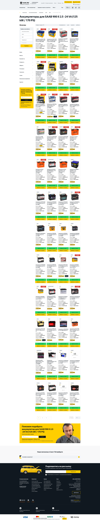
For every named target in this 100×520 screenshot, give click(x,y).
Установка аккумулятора (36, 485)
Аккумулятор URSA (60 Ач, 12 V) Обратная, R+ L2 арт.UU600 (40, 234)
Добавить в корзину (40, 57)
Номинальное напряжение (25, 78)
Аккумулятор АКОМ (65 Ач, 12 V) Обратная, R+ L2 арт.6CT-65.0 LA (40, 297)
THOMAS (61, 350)
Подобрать (26, 45)
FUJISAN (72, 223)
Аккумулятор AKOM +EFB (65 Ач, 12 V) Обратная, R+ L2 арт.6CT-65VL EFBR (52, 40)
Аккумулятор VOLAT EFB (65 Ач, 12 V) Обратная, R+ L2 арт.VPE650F (74, 330)
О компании (58, 482)
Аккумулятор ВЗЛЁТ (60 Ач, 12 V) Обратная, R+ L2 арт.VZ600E (51, 266)
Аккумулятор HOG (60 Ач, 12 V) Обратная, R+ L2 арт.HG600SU (63, 394)
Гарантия (21, 82)
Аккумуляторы (22, 7)
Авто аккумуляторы (47, 481)
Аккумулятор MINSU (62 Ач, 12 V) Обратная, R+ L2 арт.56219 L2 (51, 330)
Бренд (21, 52)
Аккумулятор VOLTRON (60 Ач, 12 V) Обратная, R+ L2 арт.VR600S (40, 394)
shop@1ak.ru (78, 489)
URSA (37, 223)
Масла (54, 7)
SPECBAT (72, 286)
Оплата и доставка (35, 481)
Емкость (21, 55)
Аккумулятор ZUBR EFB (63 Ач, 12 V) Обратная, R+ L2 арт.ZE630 (40, 105)
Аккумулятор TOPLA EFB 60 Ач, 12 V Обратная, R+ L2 (40, 330)
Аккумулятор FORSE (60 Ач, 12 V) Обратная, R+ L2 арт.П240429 (51, 234)
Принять (64, 518)
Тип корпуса (22, 68)
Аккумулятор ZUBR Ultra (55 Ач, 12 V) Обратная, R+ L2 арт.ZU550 (74, 105)
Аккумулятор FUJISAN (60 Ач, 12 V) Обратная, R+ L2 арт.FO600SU (74, 234)
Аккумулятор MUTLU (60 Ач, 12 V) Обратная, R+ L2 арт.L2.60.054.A (63, 266)
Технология (22, 72)
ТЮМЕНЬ (38, 61)
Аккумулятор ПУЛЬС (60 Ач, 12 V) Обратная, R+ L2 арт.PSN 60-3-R (63, 203)
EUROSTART (61, 61)
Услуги (45, 489)
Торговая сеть (58, 484)
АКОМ (37, 286)
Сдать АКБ (43, 3)
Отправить (42, 436)
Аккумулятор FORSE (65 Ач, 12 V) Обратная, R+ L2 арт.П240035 (63, 234)
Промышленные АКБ (47, 485)
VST (60, 286)
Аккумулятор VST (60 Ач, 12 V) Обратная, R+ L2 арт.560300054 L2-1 (63, 297)
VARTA (49, 94)
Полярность (22, 62)
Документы (58, 485)
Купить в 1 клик (41, 87)
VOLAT (38, 159)
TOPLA (72, 61)
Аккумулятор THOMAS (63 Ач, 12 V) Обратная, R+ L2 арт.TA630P (63, 362)
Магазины (59, 3)
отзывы (28, 501)
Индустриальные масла (48, 488)
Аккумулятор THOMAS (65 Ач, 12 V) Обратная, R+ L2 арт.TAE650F (75, 362)
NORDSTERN (49, 350)
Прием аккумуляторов (35, 484)
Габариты (21, 65)
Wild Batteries (39, 350)
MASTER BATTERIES (50, 159)
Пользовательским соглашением (65, 474)
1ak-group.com (22, 501)
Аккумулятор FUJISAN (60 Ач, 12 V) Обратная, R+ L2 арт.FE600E (40, 266)
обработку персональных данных (26, 106)
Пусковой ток (22, 58)
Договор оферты (35, 488)
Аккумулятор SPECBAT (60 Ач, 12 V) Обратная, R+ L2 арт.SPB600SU (75, 297)
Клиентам (33, 489)
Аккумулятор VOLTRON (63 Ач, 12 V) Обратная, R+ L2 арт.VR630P (74, 394)
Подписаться (73, 471)
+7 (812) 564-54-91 (35, 2)
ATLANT (49, 61)
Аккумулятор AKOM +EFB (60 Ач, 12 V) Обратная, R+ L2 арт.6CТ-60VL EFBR (40, 40)
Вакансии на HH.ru (59, 489)
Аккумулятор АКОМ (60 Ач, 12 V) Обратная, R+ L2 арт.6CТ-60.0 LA (74, 266)
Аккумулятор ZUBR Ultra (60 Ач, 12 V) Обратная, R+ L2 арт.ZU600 (63, 105)
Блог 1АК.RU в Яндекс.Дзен (55, 510)
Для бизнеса (76, 492)
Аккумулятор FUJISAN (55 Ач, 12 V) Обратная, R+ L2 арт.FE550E (52, 394)
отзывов (75, 501)
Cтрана (21, 75)
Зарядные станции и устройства (44, 7)
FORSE (49, 223)
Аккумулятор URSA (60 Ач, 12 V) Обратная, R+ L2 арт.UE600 (75, 203)
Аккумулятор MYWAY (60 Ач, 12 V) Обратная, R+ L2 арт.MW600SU (51, 203)
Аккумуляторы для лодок (48, 484)
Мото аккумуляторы (31, 7)
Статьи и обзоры (34, 491)
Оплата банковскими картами (37, 482)
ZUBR (37, 94)
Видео (57, 488)
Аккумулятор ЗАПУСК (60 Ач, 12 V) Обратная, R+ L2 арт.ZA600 (40, 203)
